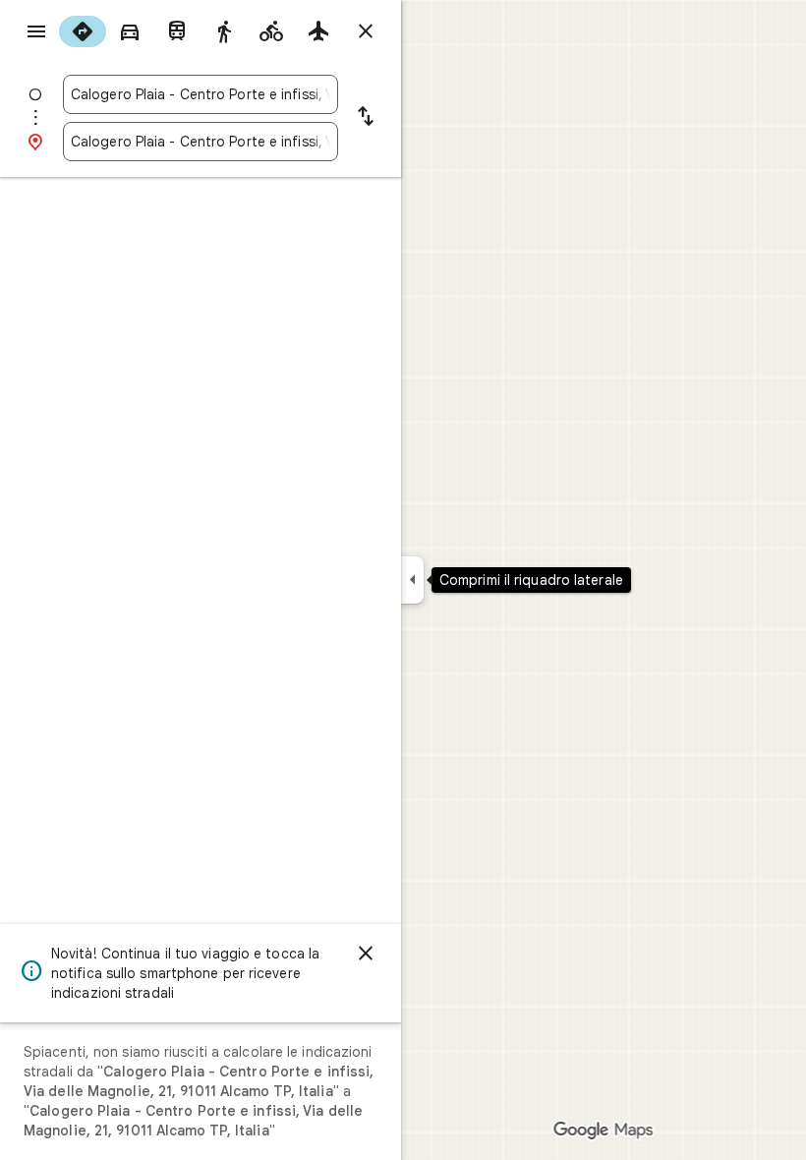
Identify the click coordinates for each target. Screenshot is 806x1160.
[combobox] (200, 94)
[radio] (82, 31)
